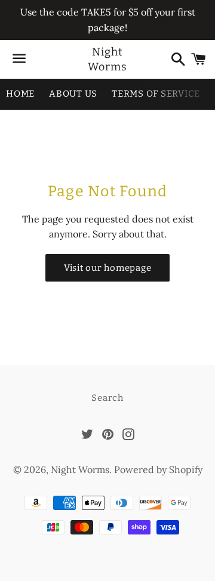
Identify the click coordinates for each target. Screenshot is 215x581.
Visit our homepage (108, 267)
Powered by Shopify (158, 469)
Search (107, 398)
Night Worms (107, 59)
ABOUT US (73, 93)
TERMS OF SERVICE (156, 93)
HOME (20, 93)
